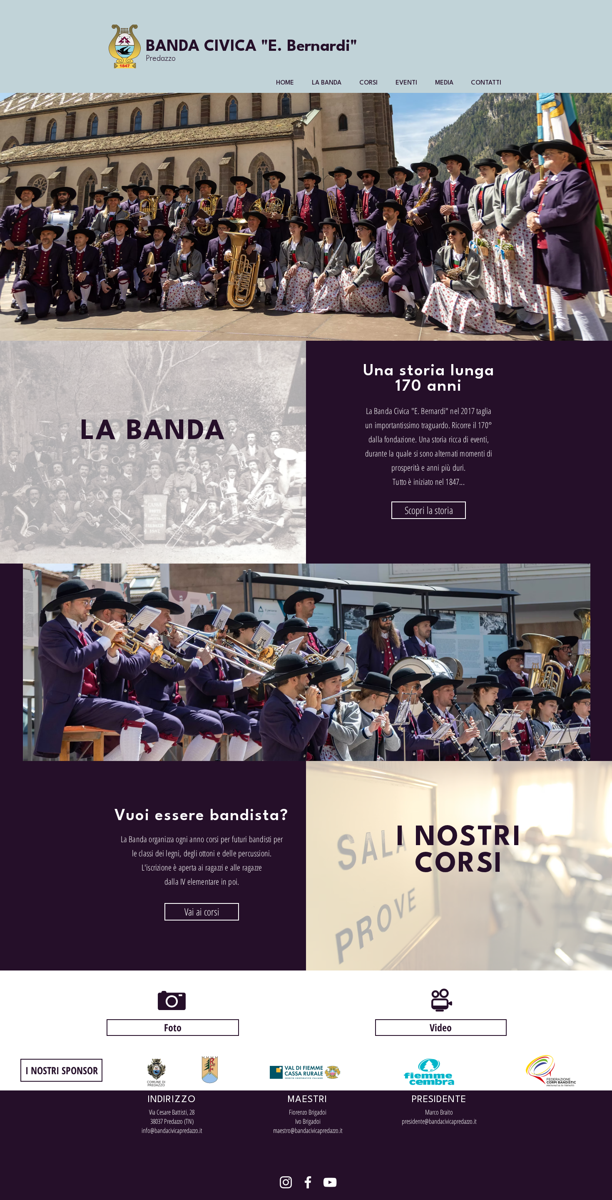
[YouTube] (330, 1182)
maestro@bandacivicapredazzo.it (308, 1130)
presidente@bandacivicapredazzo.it (439, 1121)
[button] (326, 83)
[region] (306, 662)
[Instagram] (286, 1182)
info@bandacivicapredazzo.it (172, 1130)
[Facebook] (308, 1182)
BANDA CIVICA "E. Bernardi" (251, 47)
